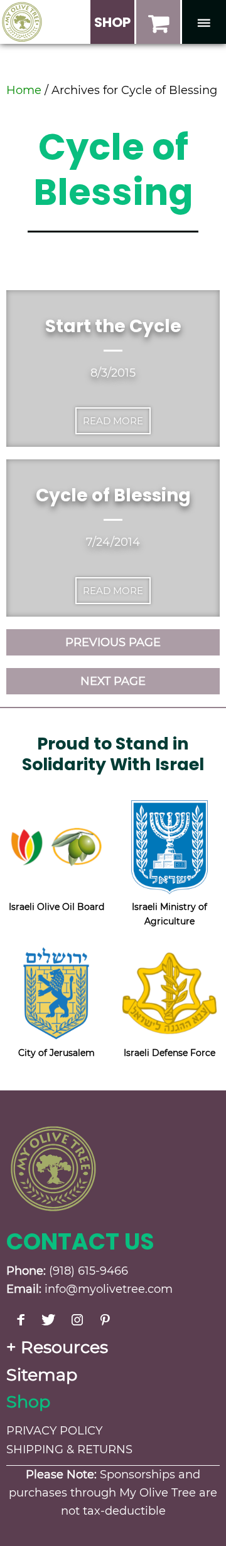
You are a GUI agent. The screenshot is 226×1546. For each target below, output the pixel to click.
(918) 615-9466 (88, 1271)
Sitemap (41, 1374)
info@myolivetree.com (109, 1289)
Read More (113, 421)
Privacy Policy (54, 1431)
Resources (64, 1347)
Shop (28, 1401)
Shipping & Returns (69, 1449)
